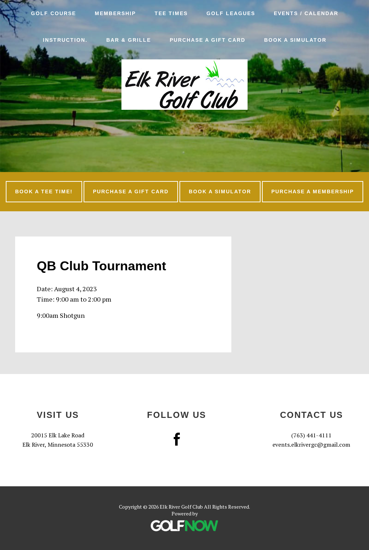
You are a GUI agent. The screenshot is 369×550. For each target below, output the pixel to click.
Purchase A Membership (312, 191)
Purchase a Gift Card (131, 191)
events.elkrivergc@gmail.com (311, 444)
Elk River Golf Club (184, 85)
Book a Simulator (220, 191)
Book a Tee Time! (44, 191)
